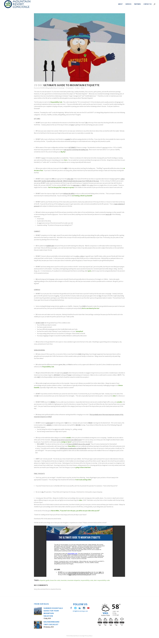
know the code (55, 580)
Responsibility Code (56, 102)
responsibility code (87, 580)
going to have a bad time (83, 467)
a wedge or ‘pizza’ (66, 442)
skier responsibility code (102, 580)
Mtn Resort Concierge (57, 88)
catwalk (68, 437)
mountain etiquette (73, 580)
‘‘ (79, 331)
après (89, 271)
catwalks (119, 402)
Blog (47, 88)
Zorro (65, 160)
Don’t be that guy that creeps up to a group (61, 187)
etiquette (42, 580)
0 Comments (70, 88)
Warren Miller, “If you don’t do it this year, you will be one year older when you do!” (75, 510)
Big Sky (63, 152)
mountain (64, 580)
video (114, 396)
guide (48, 580)
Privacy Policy (88, 635)
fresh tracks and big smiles (83, 480)
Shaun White (72, 446)
